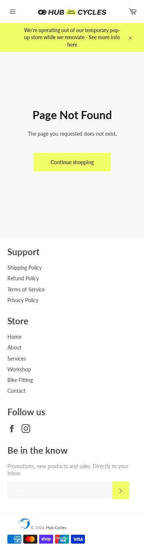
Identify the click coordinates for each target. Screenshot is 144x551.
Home (14, 337)
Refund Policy (23, 278)
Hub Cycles (56, 527)
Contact (16, 391)
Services (16, 358)
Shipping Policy (24, 267)
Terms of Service (26, 289)
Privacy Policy (22, 300)
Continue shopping (72, 162)
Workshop (19, 369)
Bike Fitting (20, 380)
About (14, 347)
